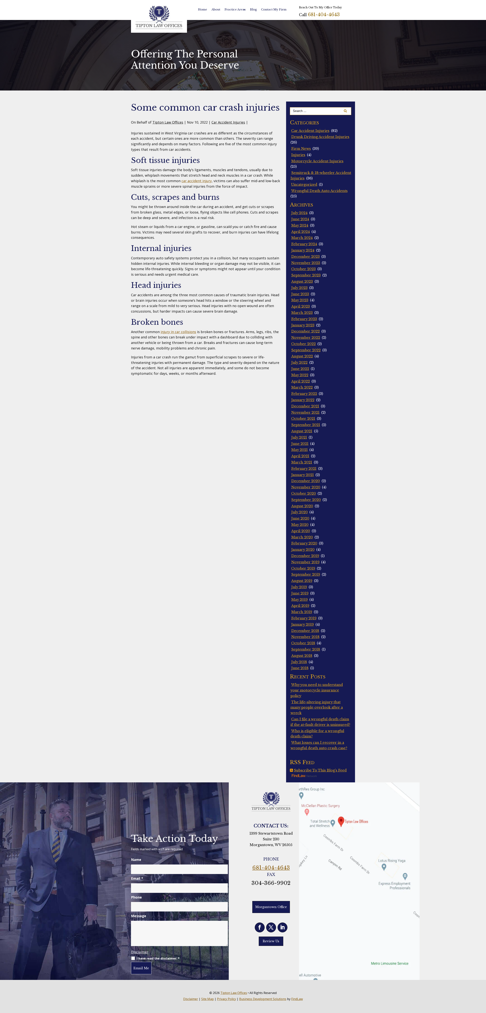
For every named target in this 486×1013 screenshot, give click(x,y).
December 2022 (305, 331)
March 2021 (301, 462)
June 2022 (300, 369)
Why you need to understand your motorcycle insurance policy (316, 690)
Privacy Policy (226, 999)
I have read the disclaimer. (158, 958)
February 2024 (304, 244)
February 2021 (303, 469)
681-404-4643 (324, 14)
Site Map (207, 999)
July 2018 (299, 662)
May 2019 (299, 600)
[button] (482, 985)
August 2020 (302, 506)
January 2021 (302, 475)
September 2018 (305, 649)
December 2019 (305, 556)
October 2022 (303, 344)
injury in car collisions (178, 331)
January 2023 (302, 325)
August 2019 (301, 581)
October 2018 (303, 643)
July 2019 (299, 587)
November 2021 (305, 412)
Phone (136, 897)
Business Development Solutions (262, 999)
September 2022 (306, 350)
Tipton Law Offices (167, 122)
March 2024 (302, 238)
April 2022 (300, 381)
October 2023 (303, 269)
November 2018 (305, 637)
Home (202, 9)
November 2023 (305, 263)
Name (136, 859)
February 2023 (304, 319)
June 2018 (299, 668)
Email (137, 878)
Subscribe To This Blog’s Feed (320, 770)
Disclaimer (139, 952)
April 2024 (300, 232)
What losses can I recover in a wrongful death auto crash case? (318, 745)
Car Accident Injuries (228, 122)
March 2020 (302, 537)
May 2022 (299, 375)
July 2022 (299, 362)
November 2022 (305, 338)
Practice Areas (235, 9)
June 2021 (299, 444)
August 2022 (302, 356)
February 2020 (304, 543)
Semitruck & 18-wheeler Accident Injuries (320, 175)
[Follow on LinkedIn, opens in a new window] (282, 927)
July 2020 (299, 512)
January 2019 (302, 624)
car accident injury (196, 181)
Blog (253, 9)
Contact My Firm (273, 9)
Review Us (271, 941)
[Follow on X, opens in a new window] (271, 927)
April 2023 (300, 306)
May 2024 (299, 225)
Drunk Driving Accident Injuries (320, 137)
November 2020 (305, 487)
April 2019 (300, 606)
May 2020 (299, 525)
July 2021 (299, 437)
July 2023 (299, 288)
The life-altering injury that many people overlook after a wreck (316, 707)
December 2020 (305, 481)
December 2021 (305, 406)
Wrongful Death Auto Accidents (319, 191)
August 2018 (301, 656)
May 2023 (299, 300)
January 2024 (302, 250)
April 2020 (300, 531)
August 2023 (302, 281)
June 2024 (300, 219)
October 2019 (303, 568)
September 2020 (306, 500)
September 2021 (305, 425)
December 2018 (305, 631)
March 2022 (302, 387)
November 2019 (305, 562)
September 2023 (306, 275)
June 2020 (300, 518)
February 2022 (304, 394)
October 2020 (303, 493)
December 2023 (305, 257)
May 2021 (299, 450)
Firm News (301, 149)
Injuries (298, 155)
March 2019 (301, 612)
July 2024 (299, 213)
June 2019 (299, 593)
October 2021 (303, 419)
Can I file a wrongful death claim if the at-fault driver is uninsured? (320, 722)
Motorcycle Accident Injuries (317, 161)
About (215, 9)
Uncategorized (304, 185)
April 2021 (300, 456)
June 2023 (300, 294)
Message (138, 916)
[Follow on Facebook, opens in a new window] (260, 927)
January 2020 (303, 550)
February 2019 (303, 618)
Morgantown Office (271, 907)
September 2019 (305, 574)
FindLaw (297, 999)
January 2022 (302, 400)
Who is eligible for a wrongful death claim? (317, 734)
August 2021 (301, 431)
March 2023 (302, 313)
